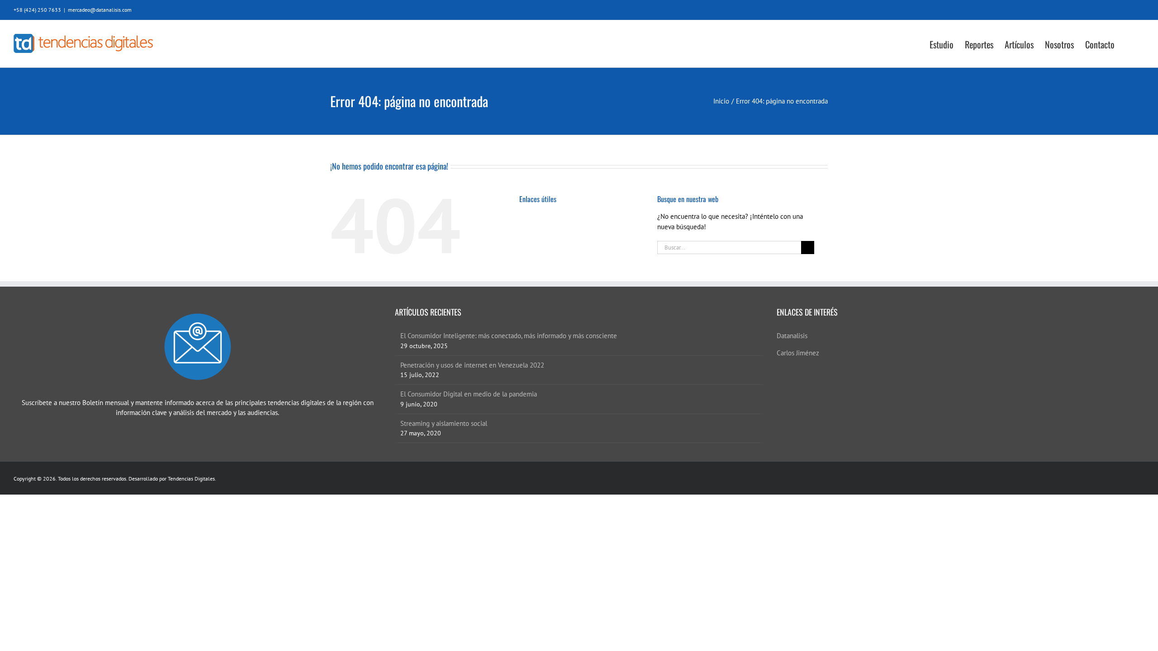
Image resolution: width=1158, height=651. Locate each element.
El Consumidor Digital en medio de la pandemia (468, 394)
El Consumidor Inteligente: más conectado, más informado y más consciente (508, 335)
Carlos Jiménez (798, 353)
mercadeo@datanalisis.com (100, 9)
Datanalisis (792, 335)
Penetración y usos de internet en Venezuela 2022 (472, 365)
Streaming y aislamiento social (443, 423)
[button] (1129, 43)
